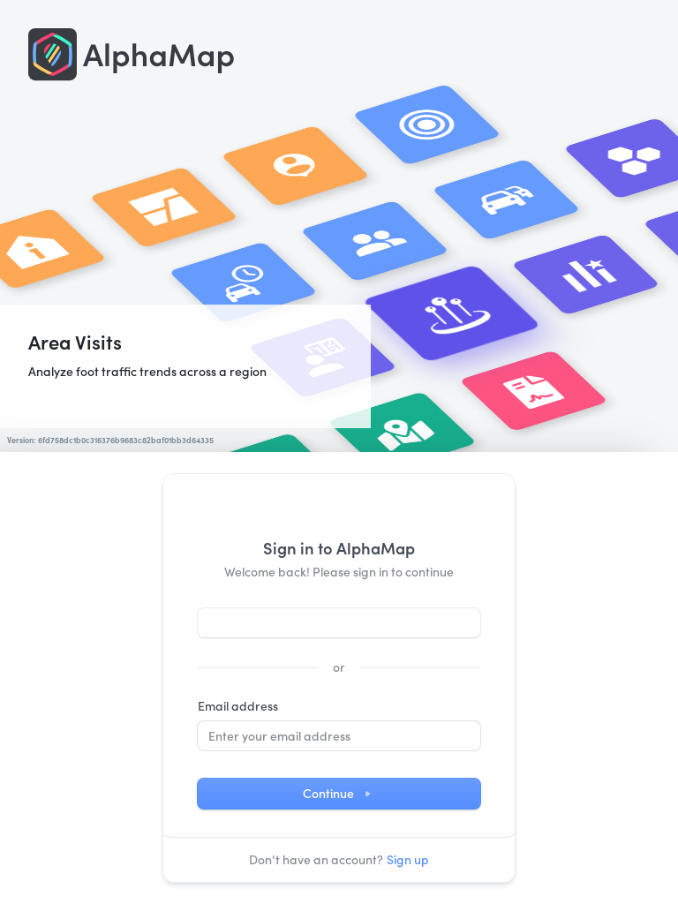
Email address (238, 705)
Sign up (408, 859)
